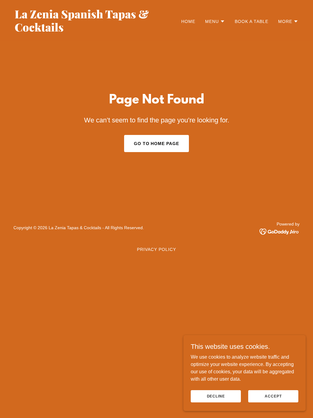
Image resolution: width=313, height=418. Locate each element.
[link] (83, 29)
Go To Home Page (156, 143)
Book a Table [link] (251, 21)
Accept (273, 396)
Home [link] (188, 21)
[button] (215, 21)
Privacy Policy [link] (156, 249)
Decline (216, 396)
